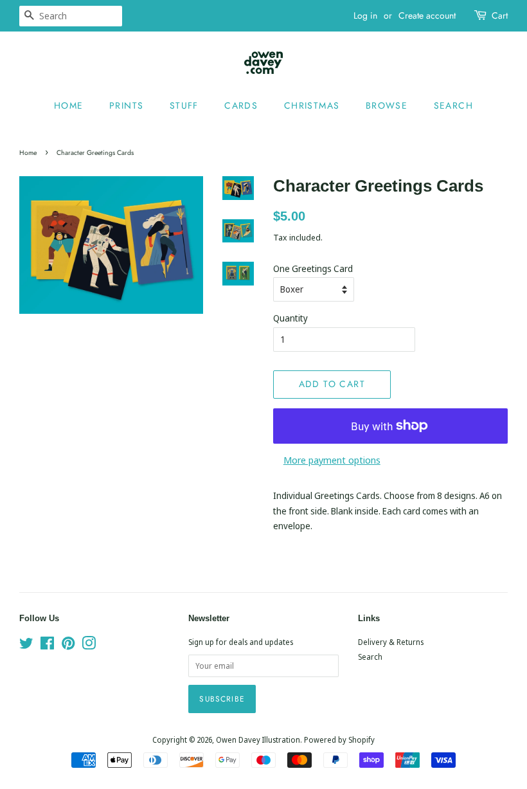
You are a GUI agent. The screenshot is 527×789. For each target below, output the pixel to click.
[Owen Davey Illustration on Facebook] (47, 645)
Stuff (184, 105)
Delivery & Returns (391, 642)
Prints (126, 105)
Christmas (312, 105)
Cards (241, 105)
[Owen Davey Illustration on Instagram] (89, 645)
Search (453, 105)
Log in (365, 15)
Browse (386, 105)
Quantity (290, 318)
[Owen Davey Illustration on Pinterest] (68, 645)
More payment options (331, 459)
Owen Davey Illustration (258, 739)
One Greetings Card (313, 268)
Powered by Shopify (339, 739)
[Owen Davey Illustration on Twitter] (26, 645)
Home (69, 105)
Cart (500, 15)
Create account (427, 15)
